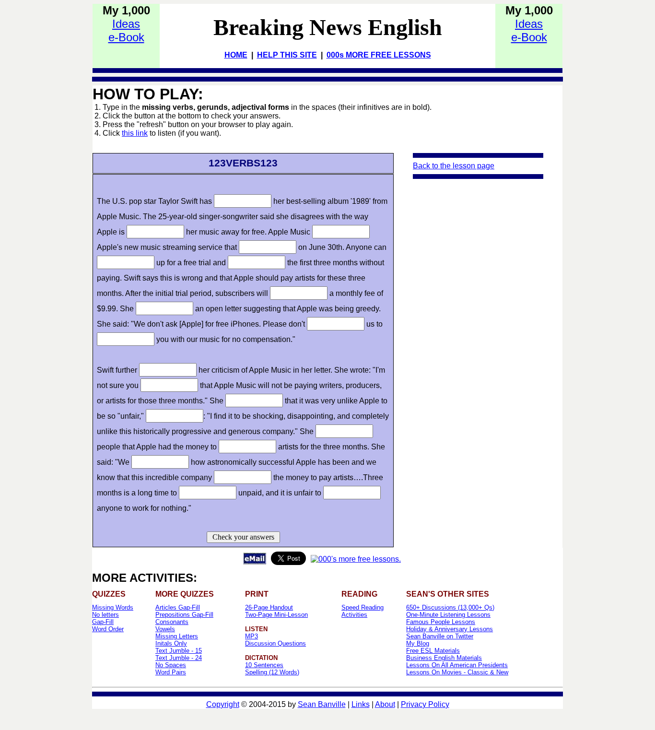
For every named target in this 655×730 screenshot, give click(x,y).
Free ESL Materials (433, 650)
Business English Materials (444, 657)
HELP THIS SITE (287, 55)
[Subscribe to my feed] (356, 559)
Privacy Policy (425, 704)
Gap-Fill (103, 621)
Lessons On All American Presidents (457, 665)
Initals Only (171, 643)
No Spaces (170, 665)
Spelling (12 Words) (272, 672)
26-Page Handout (269, 607)
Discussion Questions (275, 643)
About (385, 704)
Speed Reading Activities (362, 611)
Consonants (171, 621)
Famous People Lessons (440, 621)
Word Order (108, 629)
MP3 (251, 636)
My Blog (417, 643)
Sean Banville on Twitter (439, 636)
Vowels (165, 629)
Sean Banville (322, 704)
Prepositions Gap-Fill (184, 614)
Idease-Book (126, 30)
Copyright (222, 704)
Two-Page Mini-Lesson (276, 614)
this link (135, 133)
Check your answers (243, 537)
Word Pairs (170, 672)
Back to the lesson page (453, 166)
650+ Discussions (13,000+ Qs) (450, 607)
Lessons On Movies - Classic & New (457, 672)
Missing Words (112, 607)
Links (360, 704)
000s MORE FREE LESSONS (379, 55)
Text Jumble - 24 (178, 657)
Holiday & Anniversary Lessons (449, 629)
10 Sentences (264, 665)
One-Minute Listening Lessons (448, 614)
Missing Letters (176, 636)
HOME (235, 55)
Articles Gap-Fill (177, 607)
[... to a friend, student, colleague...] (254, 562)
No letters (105, 614)
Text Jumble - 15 (178, 650)
